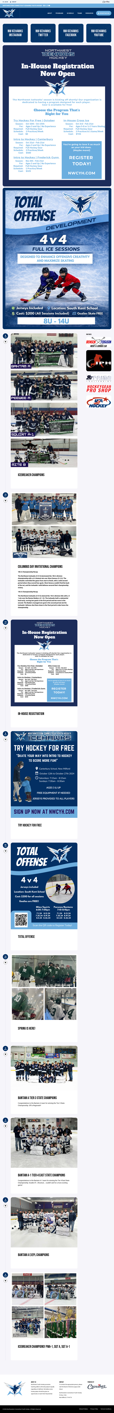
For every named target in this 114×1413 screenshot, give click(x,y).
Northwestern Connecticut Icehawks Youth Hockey (22, 5)
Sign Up (14, 2)
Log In (6, 2)
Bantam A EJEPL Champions (33, 1255)
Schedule (70, 13)
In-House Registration (31, 714)
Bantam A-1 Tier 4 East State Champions (41, 1175)
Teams (79, 13)
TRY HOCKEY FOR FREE (30, 825)
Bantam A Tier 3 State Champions (37, 1098)
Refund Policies (83, 1409)
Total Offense (26, 937)
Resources (89, 13)
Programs (59, 13)
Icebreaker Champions (31, 475)
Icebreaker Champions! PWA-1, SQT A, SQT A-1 (44, 1347)
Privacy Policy (94, 1409)
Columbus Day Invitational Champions (40, 567)
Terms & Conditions (106, 1409)
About (49, 13)
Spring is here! (26, 1028)
